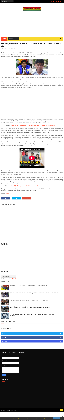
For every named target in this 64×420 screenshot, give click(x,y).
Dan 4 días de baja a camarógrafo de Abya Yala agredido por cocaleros (30, 307)
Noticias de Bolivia (12, 410)
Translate (13, 278)
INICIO (4, 39)
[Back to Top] (61, 410)
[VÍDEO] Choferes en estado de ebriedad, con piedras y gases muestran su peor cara (34, 293)
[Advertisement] (32, 23)
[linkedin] (58, 1)
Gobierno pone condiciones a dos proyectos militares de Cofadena (29, 286)
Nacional (18, 49)
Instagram (4, 341)
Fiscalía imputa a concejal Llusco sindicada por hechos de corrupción (30, 300)
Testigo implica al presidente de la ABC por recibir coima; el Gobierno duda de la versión (33, 125)
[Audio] (56, 1)
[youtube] (54, 1)
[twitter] (49, 1)
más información (56, 418)
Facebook (4, 337)
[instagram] (51, 1)
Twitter (4, 333)
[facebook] (47, 1)
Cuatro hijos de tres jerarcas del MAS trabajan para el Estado (26, 185)
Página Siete (9, 193)
